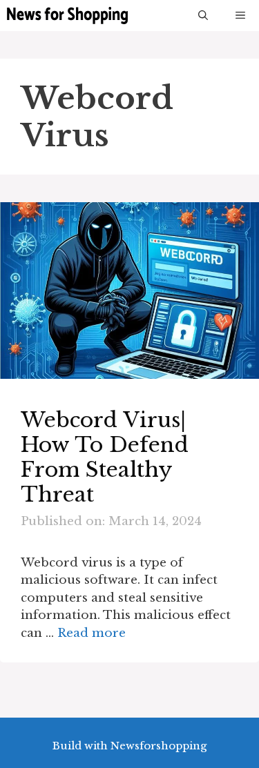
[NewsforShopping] (67, 15)
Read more (91, 633)
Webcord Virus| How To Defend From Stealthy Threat (105, 457)
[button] (203, 15)
